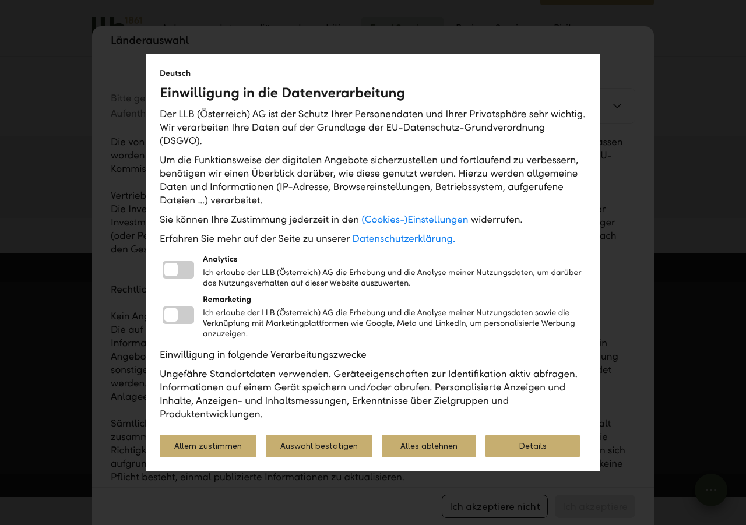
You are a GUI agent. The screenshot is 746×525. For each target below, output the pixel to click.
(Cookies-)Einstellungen (414, 219)
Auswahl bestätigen (319, 446)
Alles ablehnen (429, 446)
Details (533, 446)
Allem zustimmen (208, 446)
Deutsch (175, 73)
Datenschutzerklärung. (404, 238)
